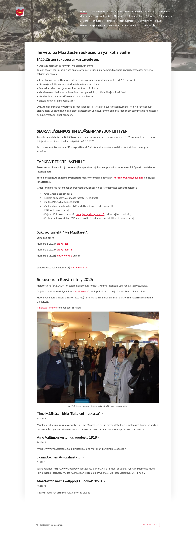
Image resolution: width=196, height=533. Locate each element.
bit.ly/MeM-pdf (79, 267)
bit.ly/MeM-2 (64, 249)
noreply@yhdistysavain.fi (90, 214)
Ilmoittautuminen (47, 307)
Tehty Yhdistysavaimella (150, 525)
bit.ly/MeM (63, 243)
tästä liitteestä (81, 291)
